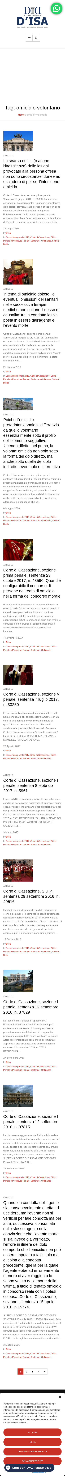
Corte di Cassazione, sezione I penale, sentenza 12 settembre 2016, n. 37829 (30, 1007)
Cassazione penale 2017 (17, 646)
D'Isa (8, 233)
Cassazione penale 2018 (17, 237)
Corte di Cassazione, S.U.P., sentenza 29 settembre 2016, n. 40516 (31, 896)
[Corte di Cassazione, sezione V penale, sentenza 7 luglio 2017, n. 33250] (18, 674)
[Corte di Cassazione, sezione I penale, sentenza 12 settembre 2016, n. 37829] (18, 981)
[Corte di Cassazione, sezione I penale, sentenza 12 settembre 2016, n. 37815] (18, 1095)
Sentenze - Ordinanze (41, 241)
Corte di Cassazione (40, 237)
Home (21, 114)
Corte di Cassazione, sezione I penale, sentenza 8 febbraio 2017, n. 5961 (30, 785)
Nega (33, 1442)
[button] (60, 1397)
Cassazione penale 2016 (17, 948)
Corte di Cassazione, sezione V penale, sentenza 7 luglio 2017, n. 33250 (31, 699)
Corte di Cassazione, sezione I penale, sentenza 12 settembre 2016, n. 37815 (30, 1121)
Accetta (32, 1432)
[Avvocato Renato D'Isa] (32, 17)
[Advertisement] (32, 74)
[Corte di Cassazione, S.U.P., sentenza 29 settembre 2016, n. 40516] (18, 870)
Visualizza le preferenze (32, 1451)
